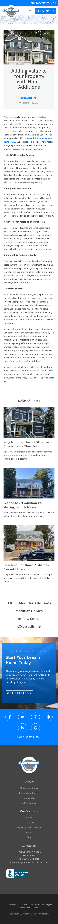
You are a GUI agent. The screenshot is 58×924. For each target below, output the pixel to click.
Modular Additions (27, 97)
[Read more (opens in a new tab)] (35, 3)
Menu (30, 11)
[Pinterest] (48, 717)
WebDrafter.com (42, 914)
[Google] (35, 727)
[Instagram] (35, 717)
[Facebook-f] (9, 717)
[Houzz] (22, 727)
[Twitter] (22, 717)
